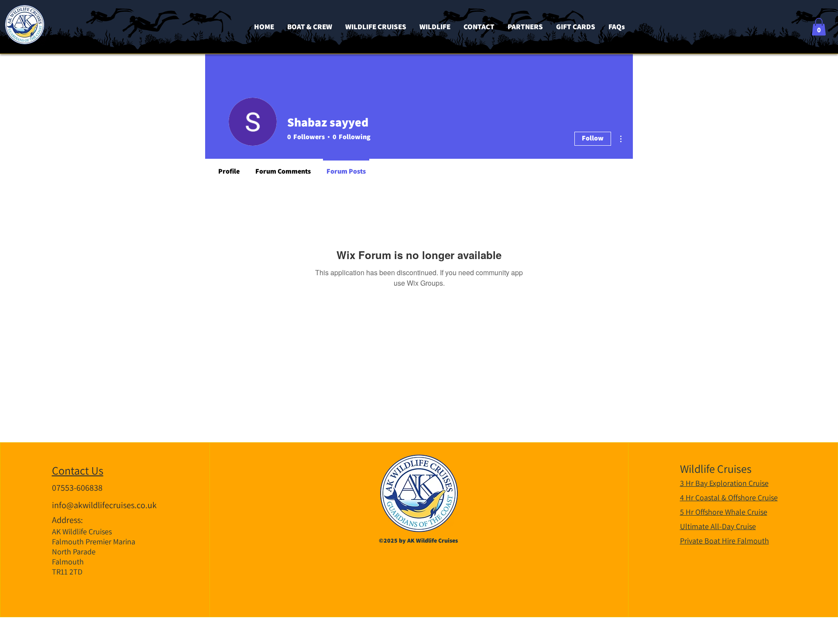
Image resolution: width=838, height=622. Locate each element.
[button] (818, 27)
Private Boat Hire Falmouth (724, 541)
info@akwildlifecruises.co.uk (104, 505)
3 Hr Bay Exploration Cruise (724, 483)
